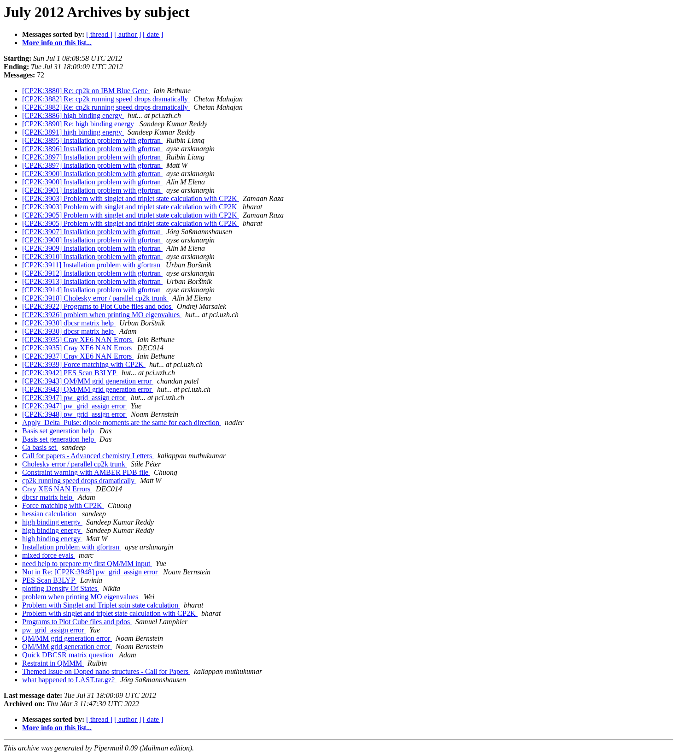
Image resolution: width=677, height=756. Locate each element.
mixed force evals (48, 555)
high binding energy (52, 522)
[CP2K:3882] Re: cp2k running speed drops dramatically (106, 99)
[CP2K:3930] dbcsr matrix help (69, 323)
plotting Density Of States (60, 588)
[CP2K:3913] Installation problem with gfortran (92, 281)
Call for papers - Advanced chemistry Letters (88, 456)
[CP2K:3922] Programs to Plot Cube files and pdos (97, 306)
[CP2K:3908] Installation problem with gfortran (92, 240)
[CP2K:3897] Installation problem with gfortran (92, 157)
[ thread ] (99, 34)
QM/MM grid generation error (67, 638)
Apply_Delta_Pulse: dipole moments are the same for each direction (121, 422)
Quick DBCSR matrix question (68, 655)
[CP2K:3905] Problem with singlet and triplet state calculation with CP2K (130, 215)
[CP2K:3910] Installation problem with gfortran (92, 256)
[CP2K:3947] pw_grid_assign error (74, 398)
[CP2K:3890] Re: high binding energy (79, 124)
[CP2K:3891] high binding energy (73, 132)
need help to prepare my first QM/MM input (87, 563)
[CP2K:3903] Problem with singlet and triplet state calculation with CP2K (130, 198)
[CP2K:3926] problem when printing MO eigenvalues (101, 315)
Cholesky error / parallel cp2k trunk (74, 464)
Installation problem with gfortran (71, 547)
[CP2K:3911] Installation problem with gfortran (92, 265)
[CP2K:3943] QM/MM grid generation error (87, 381)
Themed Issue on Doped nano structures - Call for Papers (106, 671)
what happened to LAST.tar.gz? (69, 680)
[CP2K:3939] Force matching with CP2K (84, 364)
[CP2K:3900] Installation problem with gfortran (92, 173)
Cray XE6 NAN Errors (57, 489)
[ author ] (127, 34)
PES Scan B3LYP (49, 580)
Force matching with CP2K (63, 505)
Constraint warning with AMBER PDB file (86, 472)
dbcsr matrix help (48, 497)
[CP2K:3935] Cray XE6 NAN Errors (78, 339)
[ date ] (153, 34)
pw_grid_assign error (54, 630)
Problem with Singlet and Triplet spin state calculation (101, 605)
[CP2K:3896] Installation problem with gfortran (92, 149)
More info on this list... (57, 43)
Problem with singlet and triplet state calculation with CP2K (110, 613)
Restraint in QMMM (53, 663)
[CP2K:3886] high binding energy (73, 115)
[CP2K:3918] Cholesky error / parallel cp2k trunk (95, 298)
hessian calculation (50, 514)
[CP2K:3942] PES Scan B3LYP (70, 373)
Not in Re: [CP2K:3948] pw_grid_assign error (90, 572)
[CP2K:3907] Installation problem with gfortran (92, 232)
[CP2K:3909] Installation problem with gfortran (92, 248)
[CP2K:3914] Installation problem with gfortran (92, 290)
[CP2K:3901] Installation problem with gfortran (92, 190)
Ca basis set (40, 447)
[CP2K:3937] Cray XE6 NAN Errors (78, 356)
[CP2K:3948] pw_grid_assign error (74, 414)
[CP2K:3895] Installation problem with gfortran (92, 140)
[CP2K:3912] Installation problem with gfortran (92, 273)
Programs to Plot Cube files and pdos (77, 622)
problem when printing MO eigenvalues (81, 597)
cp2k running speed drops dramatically (79, 480)
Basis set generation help (59, 431)
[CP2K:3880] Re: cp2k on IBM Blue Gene (86, 90)
